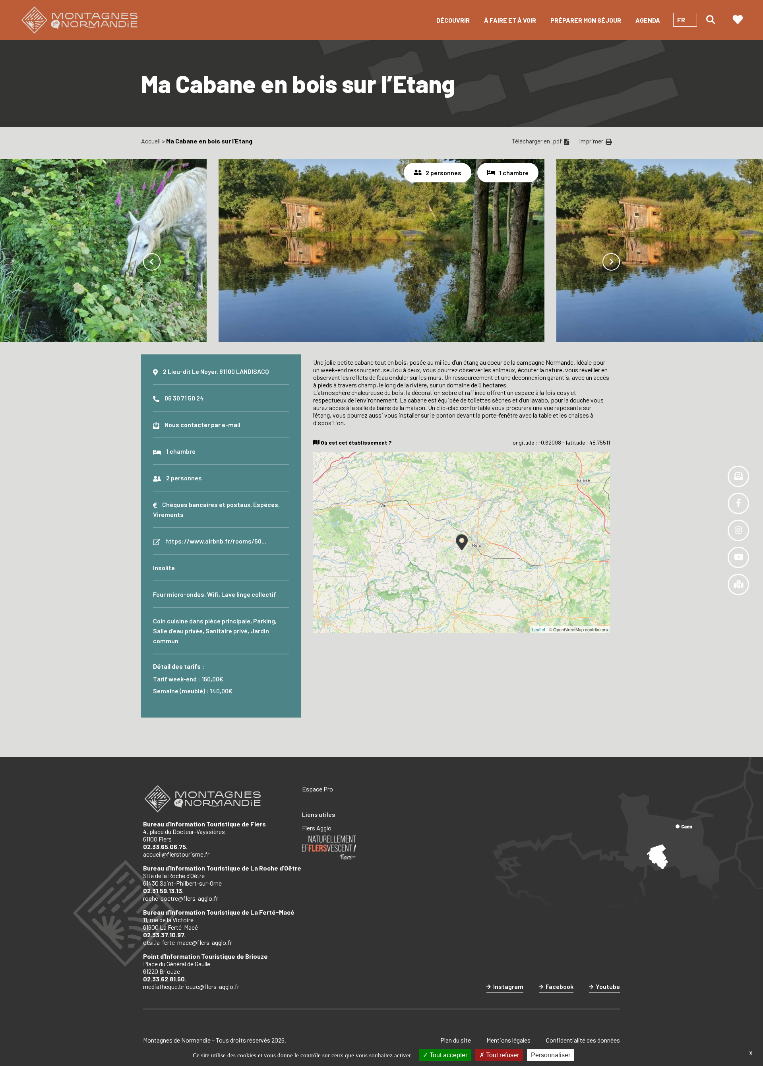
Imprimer (591, 141)
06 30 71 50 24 (184, 398)
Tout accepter (447, 1055)
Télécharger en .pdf (537, 141)
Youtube (608, 986)
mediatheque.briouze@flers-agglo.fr (191, 986)
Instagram (508, 986)
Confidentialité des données (583, 1040)
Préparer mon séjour (585, 20)
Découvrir (453, 20)
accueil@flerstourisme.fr (176, 854)
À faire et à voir (510, 20)
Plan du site (455, 1040)
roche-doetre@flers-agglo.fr (180, 898)
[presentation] (152, 261)
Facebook (559, 986)
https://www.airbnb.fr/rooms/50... (215, 541)
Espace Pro (317, 789)
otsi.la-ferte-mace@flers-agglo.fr (187, 942)
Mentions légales (508, 1040)
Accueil (151, 141)
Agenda (647, 20)
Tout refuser (501, 1055)
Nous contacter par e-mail (202, 424)
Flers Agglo (316, 828)
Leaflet (538, 629)
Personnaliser (550, 1055)
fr (681, 19)
